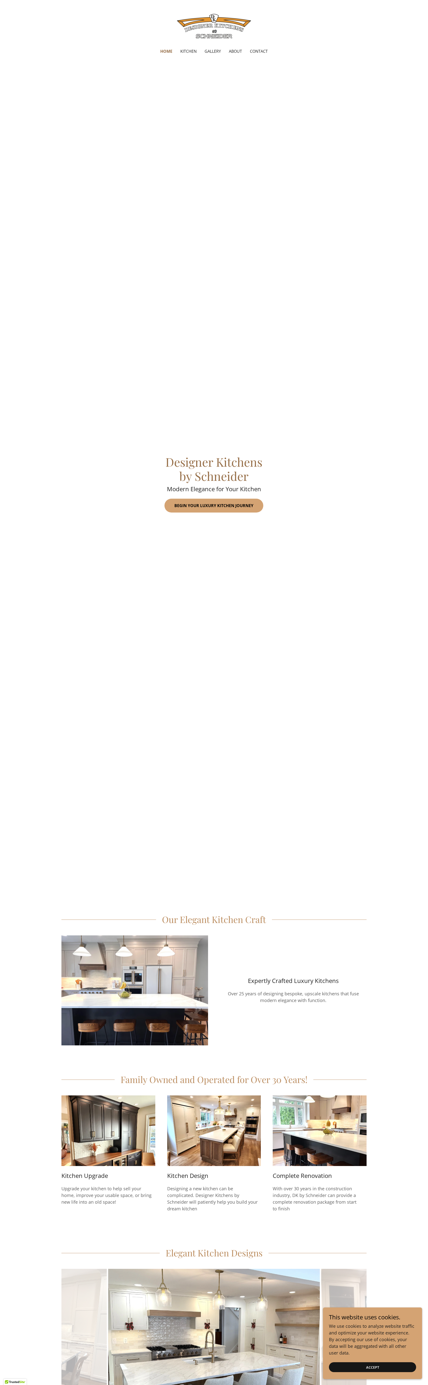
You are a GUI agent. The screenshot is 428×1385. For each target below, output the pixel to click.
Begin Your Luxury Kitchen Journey (213, 505)
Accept (372, 1367)
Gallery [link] (213, 51)
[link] (214, 27)
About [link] (235, 51)
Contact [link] (259, 51)
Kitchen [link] (188, 51)
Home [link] (166, 51)
